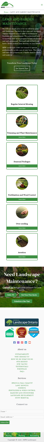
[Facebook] (14, 342)
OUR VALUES (22, 364)
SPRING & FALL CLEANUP (22, 383)
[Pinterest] (22, 342)
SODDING (22, 388)
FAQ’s (22, 371)
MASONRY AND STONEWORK (22, 393)
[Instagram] (18, 342)
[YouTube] (29, 342)
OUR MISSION (22, 361)
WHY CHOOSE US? (22, 357)
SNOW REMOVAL (22, 398)
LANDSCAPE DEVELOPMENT (22, 395)
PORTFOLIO (22, 369)
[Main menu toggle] (42, 5)
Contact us (8, 287)
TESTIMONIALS (22, 366)
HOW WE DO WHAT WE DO (22, 359)
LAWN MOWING (22, 385)
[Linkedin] (26, 342)
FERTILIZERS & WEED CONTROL (22, 390)
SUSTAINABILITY (22, 354)
